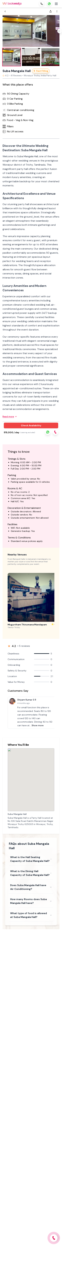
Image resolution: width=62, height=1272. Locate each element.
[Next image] (59, 31)
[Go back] (5, 11)
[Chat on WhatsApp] (49, 3)
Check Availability (31, 425)
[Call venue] (54, 1238)
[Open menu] (56, 4)
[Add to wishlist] (54, 576)
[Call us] (41, 3)
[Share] (50, 11)
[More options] (56, 11)
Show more (38, 725)
